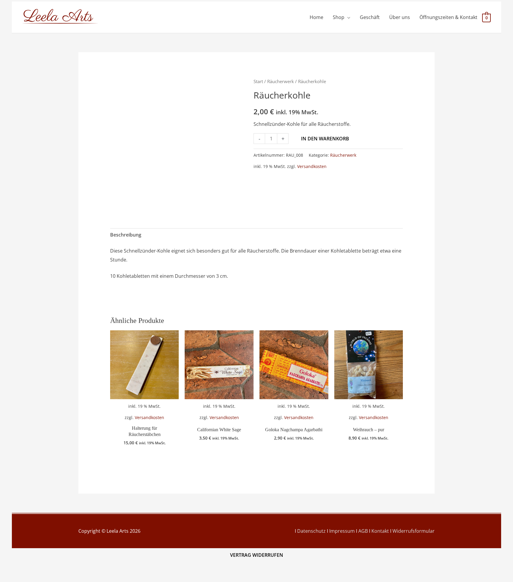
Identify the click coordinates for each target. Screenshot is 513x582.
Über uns (399, 17)
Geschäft (370, 17)
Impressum (342, 531)
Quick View (144, 416)
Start (258, 81)
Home (316, 17)
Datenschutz (311, 531)
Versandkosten (312, 166)
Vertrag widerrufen (256, 555)
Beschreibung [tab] (125, 234)
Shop (338, 17)
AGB (363, 531)
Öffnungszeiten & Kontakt (448, 17)
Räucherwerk (280, 81)
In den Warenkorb (325, 138)
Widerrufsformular (413, 531)
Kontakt (380, 531)
